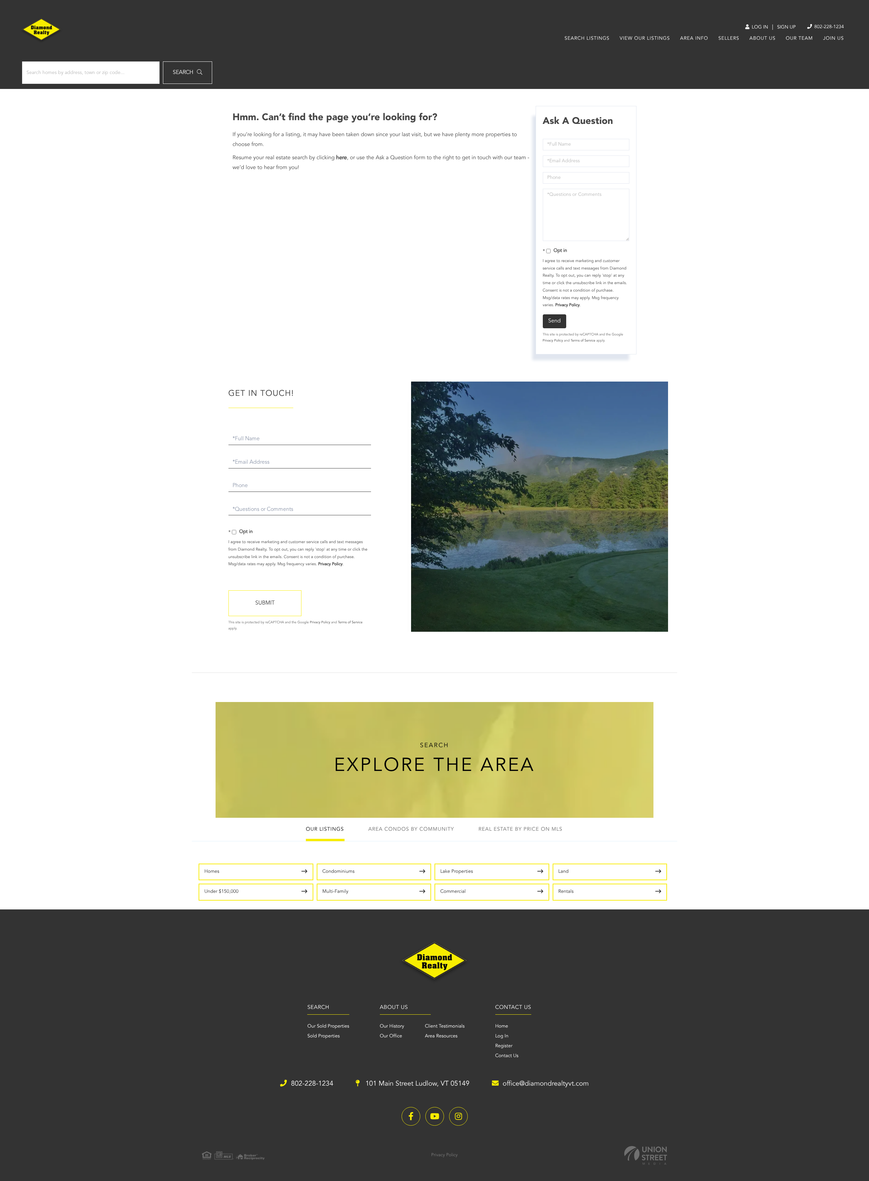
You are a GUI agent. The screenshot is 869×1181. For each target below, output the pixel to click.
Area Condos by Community (411, 829)
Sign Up (786, 27)
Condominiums (338, 871)
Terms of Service (583, 341)
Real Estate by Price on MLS (520, 829)
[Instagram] (458, 1116)
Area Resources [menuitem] (441, 1036)
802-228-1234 (828, 27)
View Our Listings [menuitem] (645, 38)
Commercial (453, 891)
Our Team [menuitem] (799, 38)
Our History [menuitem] (392, 1026)
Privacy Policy (567, 305)
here (341, 158)
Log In (759, 27)
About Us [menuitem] (763, 38)
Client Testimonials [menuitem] (445, 1026)
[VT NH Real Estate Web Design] (645, 1155)
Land (563, 871)
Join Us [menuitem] (833, 38)
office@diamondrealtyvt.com (546, 1084)
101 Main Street (416, 1084)
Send (554, 321)
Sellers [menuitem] (728, 38)
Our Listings (325, 829)
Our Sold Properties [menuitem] (328, 1026)
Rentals (566, 891)
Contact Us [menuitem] (507, 1056)
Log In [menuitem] (502, 1036)
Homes (211, 871)
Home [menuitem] (501, 1026)
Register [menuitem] (504, 1046)
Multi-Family (335, 891)
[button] (187, 72)
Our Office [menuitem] (391, 1036)
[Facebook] (411, 1116)
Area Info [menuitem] (694, 38)
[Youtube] (434, 1116)
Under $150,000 (221, 891)
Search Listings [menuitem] (587, 38)
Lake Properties (456, 871)
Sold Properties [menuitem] (323, 1036)
